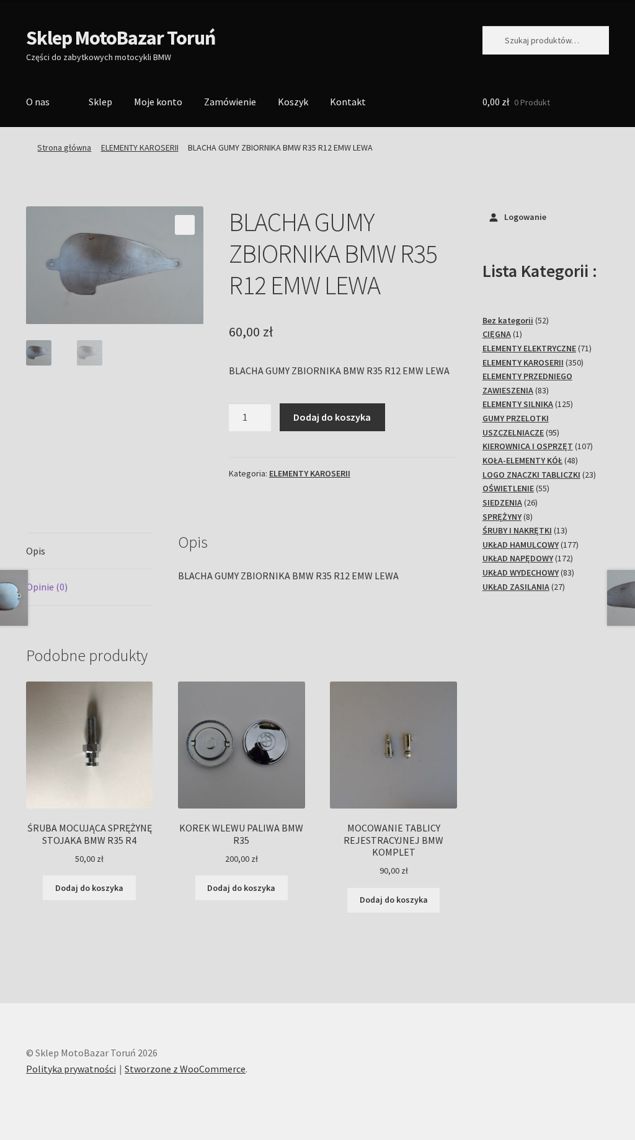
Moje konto (158, 101)
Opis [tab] (35, 551)
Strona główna (64, 147)
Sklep (100, 101)
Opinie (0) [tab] (47, 587)
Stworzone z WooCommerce (185, 1069)
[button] (185, 225)
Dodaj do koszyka (332, 417)
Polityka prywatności (71, 1069)
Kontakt (348, 101)
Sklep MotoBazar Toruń (120, 37)
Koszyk (293, 101)
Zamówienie (230, 101)
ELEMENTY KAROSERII (140, 147)
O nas (38, 101)
